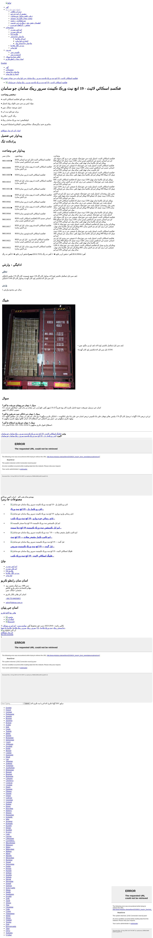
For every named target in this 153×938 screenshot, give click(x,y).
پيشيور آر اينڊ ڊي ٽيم (18, 14)
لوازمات (14, 48)
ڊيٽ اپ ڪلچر (16, 12)
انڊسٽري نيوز (16, 55)
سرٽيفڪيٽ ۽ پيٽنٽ (18, 21)
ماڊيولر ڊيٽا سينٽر (17, 36)
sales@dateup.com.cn (14, 603)
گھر (7, 7)
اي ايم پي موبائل (9, 626)
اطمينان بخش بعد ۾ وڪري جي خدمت (26, 23)
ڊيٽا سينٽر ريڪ (59, 628)
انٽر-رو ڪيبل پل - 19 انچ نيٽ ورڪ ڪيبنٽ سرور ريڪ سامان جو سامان (28, 436)
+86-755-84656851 (13, 598)
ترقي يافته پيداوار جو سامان (22, 16)
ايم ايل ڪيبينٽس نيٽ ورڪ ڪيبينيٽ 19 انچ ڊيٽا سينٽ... (36, 527)
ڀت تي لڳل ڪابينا (17, 46)
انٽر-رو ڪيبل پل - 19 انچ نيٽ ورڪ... (27, 509)
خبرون (8, 50)
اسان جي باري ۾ (13, 9)
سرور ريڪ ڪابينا (19, 628)
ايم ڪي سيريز (16, 32)
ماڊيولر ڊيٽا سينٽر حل (23, 43)
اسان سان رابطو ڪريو (14, 59)
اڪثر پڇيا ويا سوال (13, 57)
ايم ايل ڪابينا (20, 39)
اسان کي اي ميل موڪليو (10, 131)
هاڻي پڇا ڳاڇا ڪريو (8, 613)
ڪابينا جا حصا (6, 628)
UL (38, 628)
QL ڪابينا (14, 34)
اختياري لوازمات (21, 41)
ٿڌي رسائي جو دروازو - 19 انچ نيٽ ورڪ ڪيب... (33, 518)
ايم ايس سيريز (16, 30)
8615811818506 (7, 635)
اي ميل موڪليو (7, 633)
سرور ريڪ (31, 628)
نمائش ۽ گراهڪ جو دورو (20, 25)
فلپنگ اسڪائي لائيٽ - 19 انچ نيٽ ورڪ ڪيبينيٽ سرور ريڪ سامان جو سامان (31, 434)
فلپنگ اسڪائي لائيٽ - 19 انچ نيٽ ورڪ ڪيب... (32, 556)
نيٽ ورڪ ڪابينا (46, 628)
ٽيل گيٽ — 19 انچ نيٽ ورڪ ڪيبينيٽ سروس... (32, 546)
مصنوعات (10, 27)
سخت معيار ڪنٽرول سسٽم (21, 18)
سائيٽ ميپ (21, 626)
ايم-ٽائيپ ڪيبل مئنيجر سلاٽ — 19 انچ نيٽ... (31, 537)
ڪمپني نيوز (15, 52)
